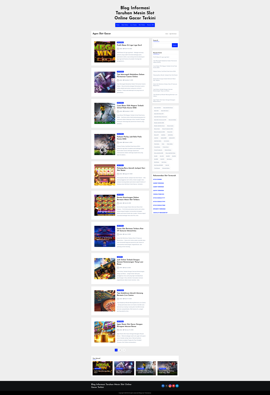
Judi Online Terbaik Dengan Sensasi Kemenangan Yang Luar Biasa (130, 262)
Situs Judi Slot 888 (158, 153)
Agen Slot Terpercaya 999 (160, 119)
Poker (163, 143)
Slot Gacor (169, 159)
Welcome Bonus (166, 168)
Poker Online (170, 143)
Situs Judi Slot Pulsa (170, 153)
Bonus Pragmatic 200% (159, 131)
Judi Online (170, 134)
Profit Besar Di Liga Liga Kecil (129, 45)
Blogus (141, 393)
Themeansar (147, 393)
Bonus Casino (170, 125)
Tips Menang (157, 168)
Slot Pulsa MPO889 (158, 165)
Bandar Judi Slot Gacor (159, 125)
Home (118, 25)
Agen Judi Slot (157, 107)
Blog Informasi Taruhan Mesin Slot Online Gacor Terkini (135, 13)
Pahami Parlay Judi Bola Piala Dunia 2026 (164, 71)
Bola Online (125, 25)
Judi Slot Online (157, 140)
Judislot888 (163, 137)
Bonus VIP (156, 134)
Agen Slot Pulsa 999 (159, 113)
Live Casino (133, 25)
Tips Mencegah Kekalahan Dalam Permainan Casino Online (124, 373)
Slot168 (174, 156)
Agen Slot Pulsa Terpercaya (160, 116)
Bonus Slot (169, 131)
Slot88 (155, 156)
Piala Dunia (156, 143)
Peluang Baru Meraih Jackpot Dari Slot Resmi (165, 75)
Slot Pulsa (164, 162)
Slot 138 (162, 156)
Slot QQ (167, 165)
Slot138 (168, 156)
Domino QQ (150, 25)
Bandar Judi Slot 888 (159, 122)
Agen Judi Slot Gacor (168, 107)
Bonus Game (157, 128)
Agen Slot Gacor (165, 110)
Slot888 (156, 159)
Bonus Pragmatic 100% (167, 128)
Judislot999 (172, 137)
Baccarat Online (172, 119)
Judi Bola (163, 134)
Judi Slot (119, 257)
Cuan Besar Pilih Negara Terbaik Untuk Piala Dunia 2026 (145, 373)
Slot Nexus (156, 162)
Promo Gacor (166, 146)
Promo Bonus (157, 146)
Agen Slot (156, 110)
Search (155, 40)
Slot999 (162, 159)
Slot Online (142, 25)
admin (120, 48)
